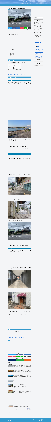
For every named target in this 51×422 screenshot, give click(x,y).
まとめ (10, 56)
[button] (42, 17)
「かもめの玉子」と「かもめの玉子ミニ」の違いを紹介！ (38, 33)
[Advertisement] (19, 43)
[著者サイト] (12, 360)
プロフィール (42, 419)
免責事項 (36, 419)
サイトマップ (34, 419)
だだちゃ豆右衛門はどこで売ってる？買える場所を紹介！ (38, 23)
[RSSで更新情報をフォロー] (27, 360)
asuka (40, 42)
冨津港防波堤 (12, 53)
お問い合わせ (39, 419)
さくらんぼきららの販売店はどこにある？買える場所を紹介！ (38, 26)
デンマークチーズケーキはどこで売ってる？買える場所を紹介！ (38, 29)
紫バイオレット (12, 55)
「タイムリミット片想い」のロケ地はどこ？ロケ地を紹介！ (39, 45)
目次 (11, 49)
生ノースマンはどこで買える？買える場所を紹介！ (38, 36)
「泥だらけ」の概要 (12, 50)
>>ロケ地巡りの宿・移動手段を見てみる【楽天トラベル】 (16, 74)
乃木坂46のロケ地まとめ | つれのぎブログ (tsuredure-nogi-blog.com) (18, 36)
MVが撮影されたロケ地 (13, 52)
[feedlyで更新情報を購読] (19, 360)
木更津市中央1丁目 (12, 54)
